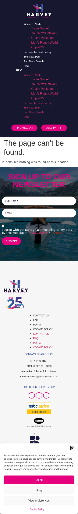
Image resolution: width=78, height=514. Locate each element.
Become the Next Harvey (37, 52)
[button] (72, 448)
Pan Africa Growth (34, 61)
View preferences (39, 500)
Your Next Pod (32, 56)
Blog (26, 66)
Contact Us (41, 315)
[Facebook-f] (32, 395)
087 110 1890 (39, 361)
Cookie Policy (37, 509)
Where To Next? (32, 24)
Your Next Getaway (44, 33)
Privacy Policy (38, 233)
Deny (39, 490)
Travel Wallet (40, 28)
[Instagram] (39, 395)
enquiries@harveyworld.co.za (42, 376)
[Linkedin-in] (46, 395)
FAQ (35, 320)
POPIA (37, 324)
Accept (39, 479)
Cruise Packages (42, 37)
